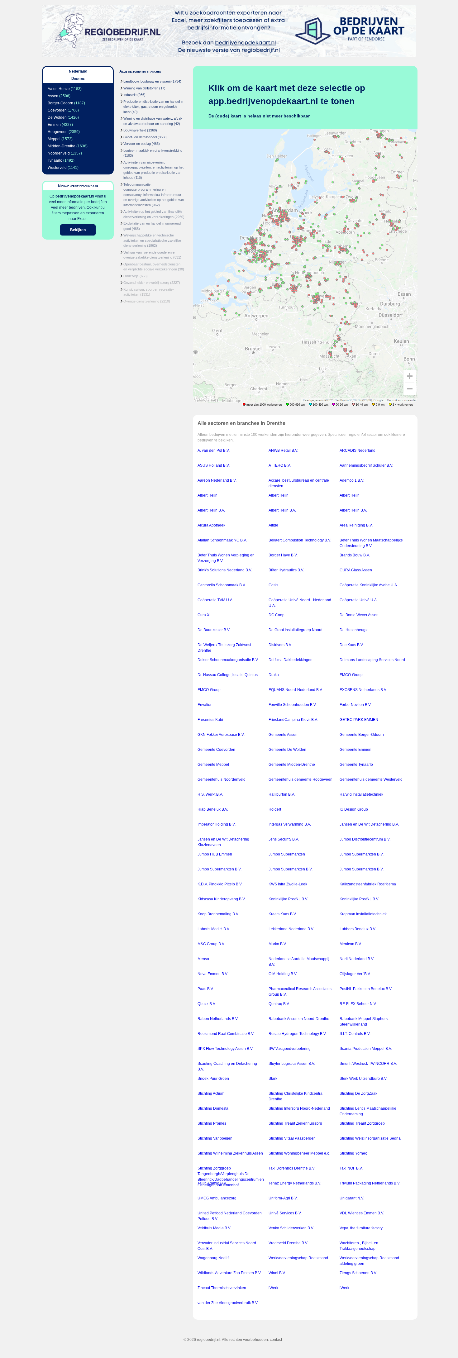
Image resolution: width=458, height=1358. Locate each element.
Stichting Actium (211, 1093)
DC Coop (276, 615)
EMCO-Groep (351, 675)
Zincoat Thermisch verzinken (222, 1288)
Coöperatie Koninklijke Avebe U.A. (369, 585)
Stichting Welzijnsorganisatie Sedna (370, 1138)
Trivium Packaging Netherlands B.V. (370, 1183)
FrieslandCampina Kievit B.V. (293, 719)
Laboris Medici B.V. (214, 929)
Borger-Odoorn (60, 103)
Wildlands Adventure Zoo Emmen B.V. (229, 1273)
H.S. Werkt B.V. (210, 794)
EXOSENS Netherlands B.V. (363, 690)
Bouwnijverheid (134, 130)
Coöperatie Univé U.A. (359, 600)
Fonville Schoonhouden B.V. (293, 705)
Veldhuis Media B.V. (214, 1228)
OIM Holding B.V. (283, 974)
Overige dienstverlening (141, 301)
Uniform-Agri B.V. (283, 1198)
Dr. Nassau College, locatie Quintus (228, 675)
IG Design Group (354, 809)
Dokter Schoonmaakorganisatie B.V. (228, 660)
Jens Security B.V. (284, 839)
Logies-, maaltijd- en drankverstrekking (152, 150)
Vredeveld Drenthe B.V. (288, 1243)
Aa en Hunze (59, 89)
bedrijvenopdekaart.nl (74, 196)
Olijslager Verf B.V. (355, 974)
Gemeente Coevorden (216, 749)
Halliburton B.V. (282, 794)
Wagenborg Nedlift (213, 1258)
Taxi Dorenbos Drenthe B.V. (292, 1168)
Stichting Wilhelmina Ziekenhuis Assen (230, 1153)
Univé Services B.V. (285, 1213)
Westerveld (57, 167)
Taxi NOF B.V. (351, 1168)
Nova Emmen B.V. (213, 974)
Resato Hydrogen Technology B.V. (298, 1034)
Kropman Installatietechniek (363, 914)
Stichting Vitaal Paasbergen (292, 1138)
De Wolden (57, 117)
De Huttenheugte (354, 630)
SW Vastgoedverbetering (290, 1048)
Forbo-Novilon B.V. (355, 705)
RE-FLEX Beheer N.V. (358, 1004)
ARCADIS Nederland (357, 450)
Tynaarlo (55, 160)
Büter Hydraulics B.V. (286, 570)
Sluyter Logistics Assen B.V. (292, 1063)
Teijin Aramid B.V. (212, 1183)
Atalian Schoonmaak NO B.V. (222, 540)
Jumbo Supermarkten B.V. (362, 854)
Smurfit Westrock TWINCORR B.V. (368, 1063)
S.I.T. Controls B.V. (355, 1034)
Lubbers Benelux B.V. (358, 929)
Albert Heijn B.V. (211, 510)
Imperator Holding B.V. (217, 824)
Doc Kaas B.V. (352, 645)
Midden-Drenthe (61, 146)
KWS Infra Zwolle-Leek (288, 884)
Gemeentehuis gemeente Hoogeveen (300, 779)
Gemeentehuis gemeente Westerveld (371, 779)
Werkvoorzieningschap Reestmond (298, 1258)
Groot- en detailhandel (140, 137)
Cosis (273, 585)
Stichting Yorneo (353, 1153)
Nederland (78, 71)
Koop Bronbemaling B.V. (218, 914)
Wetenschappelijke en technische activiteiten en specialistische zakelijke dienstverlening (152, 240)
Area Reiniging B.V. (356, 525)
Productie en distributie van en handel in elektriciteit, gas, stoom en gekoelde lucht (153, 107)
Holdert (275, 809)
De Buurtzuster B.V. (214, 630)
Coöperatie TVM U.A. (215, 600)
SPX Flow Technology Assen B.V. (225, 1048)
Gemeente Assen (283, 734)
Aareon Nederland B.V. (217, 480)
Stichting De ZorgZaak (358, 1093)
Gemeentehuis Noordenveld (222, 779)
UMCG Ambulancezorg (217, 1198)
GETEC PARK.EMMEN (359, 719)
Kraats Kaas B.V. (283, 914)
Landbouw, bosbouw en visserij (146, 81)
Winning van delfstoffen (140, 88)
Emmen (54, 124)
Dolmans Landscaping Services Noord (372, 660)
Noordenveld (59, 153)
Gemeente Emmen (355, 749)
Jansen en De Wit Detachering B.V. (369, 824)
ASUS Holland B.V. (214, 465)
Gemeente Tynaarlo (356, 764)
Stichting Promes (212, 1123)
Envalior (205, 705)
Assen (53, 96)
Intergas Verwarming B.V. (290, 824)
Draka (274, 675)
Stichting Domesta (213, 1108)
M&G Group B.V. (211, 944)
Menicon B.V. (351, 944)
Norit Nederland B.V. (357, 959)
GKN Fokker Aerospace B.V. (221, 734)
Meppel (54, 139)
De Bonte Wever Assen (359, 615)
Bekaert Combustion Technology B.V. (300, 540)
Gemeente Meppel (213, 764)
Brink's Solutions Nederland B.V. (225, 570)
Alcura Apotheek (211, 525)
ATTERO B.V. (280, 465)
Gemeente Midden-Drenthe (292, 764)
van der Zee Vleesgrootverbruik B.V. (228, 1303)
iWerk (273, 1288)
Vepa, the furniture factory (361, 1228)
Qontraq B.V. (279, 1004)
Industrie (129, 95)
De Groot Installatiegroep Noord (295, 630)
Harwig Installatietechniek (361, 794)
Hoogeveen (58, 132)
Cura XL (205, 615)
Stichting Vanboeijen (215, 1138)
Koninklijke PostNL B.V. (288, 899)
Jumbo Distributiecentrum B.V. (365, 839)
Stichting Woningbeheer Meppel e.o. (299, 1153)
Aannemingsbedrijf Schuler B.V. (366, 465)
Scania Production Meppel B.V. (366, 1048)
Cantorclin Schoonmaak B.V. (222, 585)
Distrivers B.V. (280, 645)
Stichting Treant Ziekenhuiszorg (295, 1123)
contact (276, 1339)
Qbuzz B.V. (207, 1004)
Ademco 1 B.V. (352, 480)
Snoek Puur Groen (213, 1078)
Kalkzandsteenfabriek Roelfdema (368, 884)
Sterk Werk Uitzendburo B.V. (363, 1078)
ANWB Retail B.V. (283, 450)
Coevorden (57, 110)
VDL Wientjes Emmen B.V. (362, 1213)
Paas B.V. (206, 989)
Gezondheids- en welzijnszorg (146, 282)
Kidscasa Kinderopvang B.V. (222, 899)
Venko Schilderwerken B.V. (291, 1228)
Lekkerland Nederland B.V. (291, 929)
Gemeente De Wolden (287, 749)
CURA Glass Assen (356, 570)
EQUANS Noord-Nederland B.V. (296, 690)
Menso (203, 959)
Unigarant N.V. (352, 1198)
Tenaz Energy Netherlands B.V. (295, 1183)
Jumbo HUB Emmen (215, 854)
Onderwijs (131, 276)
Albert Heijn (207, 495)
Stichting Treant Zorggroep (362, 1123)
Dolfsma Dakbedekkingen (290, 660)
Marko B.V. (278, 944)
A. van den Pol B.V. (214, 450)
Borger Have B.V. (283, 555)
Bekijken (78, 230)
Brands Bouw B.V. (355, 555)
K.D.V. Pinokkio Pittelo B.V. (220, 884)
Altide (273, 525)
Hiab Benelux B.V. (213, 809)
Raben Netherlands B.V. (218, 1019)
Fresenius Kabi (210, 719)
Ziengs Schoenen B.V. (358, 1273)
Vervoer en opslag (137, 143)
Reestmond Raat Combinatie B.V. (226, 1034)
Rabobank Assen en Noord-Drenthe (299, 1019)
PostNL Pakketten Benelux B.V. (366, 989)
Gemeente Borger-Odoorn (362, 734)
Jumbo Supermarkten (287, 854)
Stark (273, 1078)
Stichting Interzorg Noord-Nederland (299, 1108)
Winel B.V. (277, 1273)
